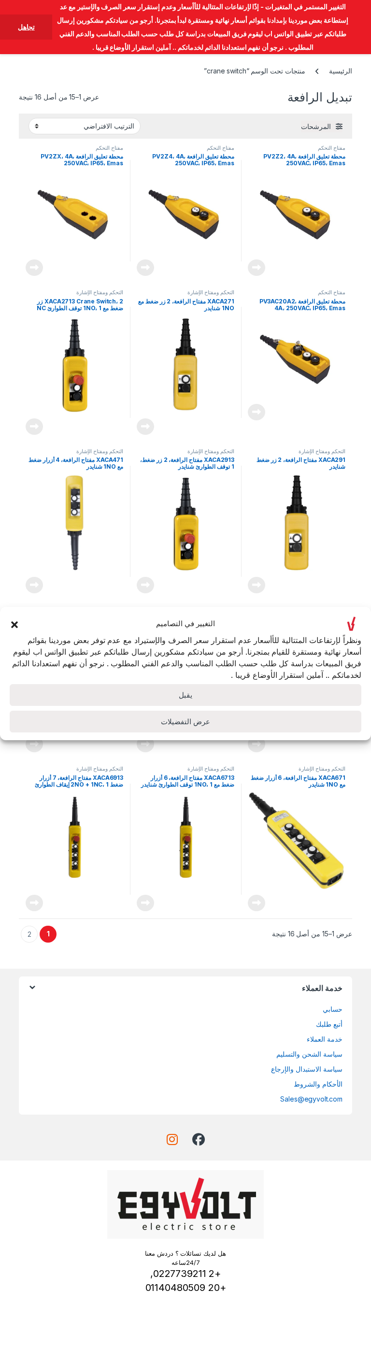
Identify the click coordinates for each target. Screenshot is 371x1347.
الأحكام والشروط (318, 1084)
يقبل (185, 695)
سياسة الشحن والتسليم (309, 1054)
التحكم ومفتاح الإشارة (210, 292)
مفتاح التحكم (331, 147)
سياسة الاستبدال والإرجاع (306, 1069)
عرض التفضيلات (185, 721)
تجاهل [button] (26, 27)
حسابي (332, 1009)
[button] (14, 624)
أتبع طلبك (329, 1024)
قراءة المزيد (256, 267)
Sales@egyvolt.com (311, 1099)
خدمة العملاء (324, 1039)
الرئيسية (340, 71)
